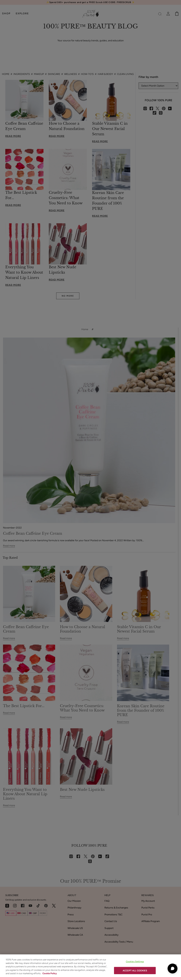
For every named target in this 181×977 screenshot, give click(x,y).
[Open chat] (172, 968)
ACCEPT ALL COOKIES (135, 970)
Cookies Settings (135, 961)
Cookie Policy (49, 973)
